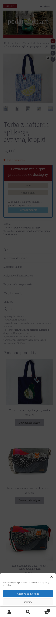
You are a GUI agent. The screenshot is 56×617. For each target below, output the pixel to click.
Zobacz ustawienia (28, 610)
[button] (51, 576)
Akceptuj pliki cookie (28, 593)
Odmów (28, 601)
